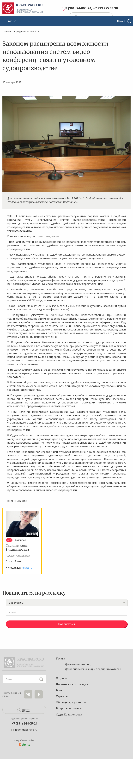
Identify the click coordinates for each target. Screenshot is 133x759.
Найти (41, 679)
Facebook (39, 694)
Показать (26, 567)
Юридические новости (26, 31)
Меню (12, 21)
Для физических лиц (78, 664)
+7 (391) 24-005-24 (24, 723)
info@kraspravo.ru (25, 729)
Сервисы (62, 696)
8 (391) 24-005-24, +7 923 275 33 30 (91, 8)
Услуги (60, 658)
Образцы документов (71, 702)
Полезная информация (72, 684)
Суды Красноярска (69, 714)
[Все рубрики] (66, 602)
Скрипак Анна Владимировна (17, 547)
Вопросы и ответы (69, 708)
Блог (59, 690)
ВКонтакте (28, 694)
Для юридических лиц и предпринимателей (93, 669)
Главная (7, 31)
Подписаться (66, 624)
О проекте (63, 678)
